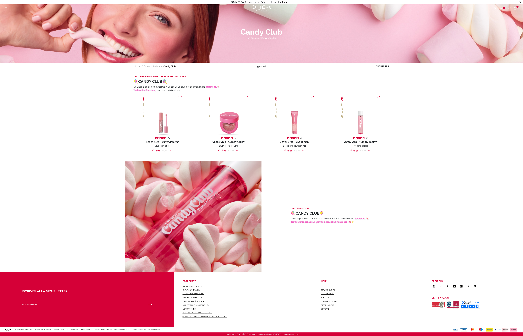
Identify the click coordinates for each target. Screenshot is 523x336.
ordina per (382, 66)
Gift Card (325, 309)
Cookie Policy (73, 329)
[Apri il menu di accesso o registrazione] (502, 8)
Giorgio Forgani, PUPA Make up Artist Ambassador (205, 317)
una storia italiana (191, 290)
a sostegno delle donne (193, 294)
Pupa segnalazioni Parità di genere (146, 329)
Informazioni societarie (23, 329)
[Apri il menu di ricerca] (495, 8)
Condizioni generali (330, 301)
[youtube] (455, 286)
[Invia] (150, 303)
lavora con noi (189, 309)
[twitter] (469, 286)
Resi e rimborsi (327, 294)
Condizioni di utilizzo (43, 329)
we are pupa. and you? (192, 286)
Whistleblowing (86, 329)
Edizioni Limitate (152, 66)
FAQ (322, 286)
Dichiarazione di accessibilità (196, 305)
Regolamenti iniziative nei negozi (197, 313)
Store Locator (327, 305)
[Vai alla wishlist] (509, 8)
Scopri (285, 2)
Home (137, 66)
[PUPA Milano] (261, 8)
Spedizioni (325, 298)
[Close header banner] (520, 2)
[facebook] (448, 286)
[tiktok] (442, 286)
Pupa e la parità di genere (194, 301)
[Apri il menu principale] (6, 8)
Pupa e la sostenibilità (192, 298)
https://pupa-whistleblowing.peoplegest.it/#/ (112, 329)
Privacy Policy (59, 329)
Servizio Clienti (328, 290)
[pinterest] (476, 286)
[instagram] (435, 286)
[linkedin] (462, 286)
